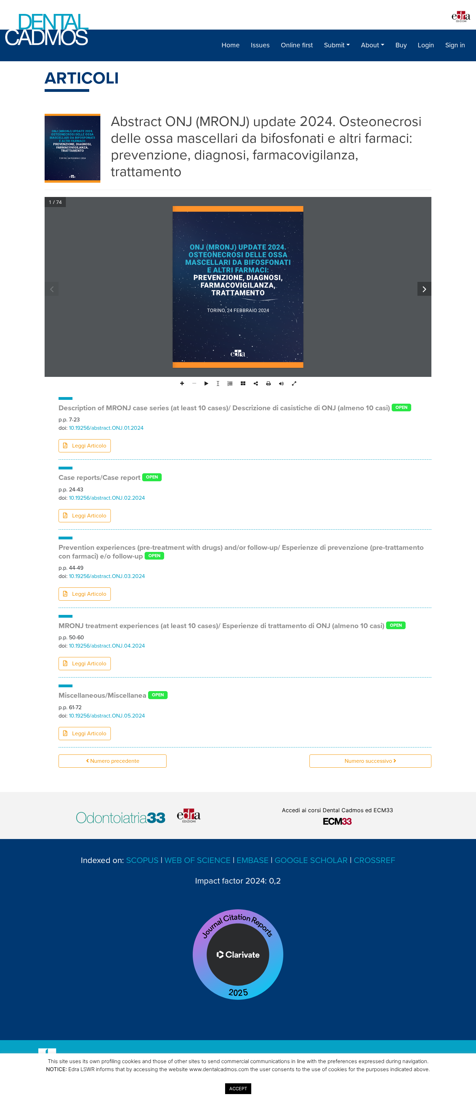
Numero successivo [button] (369, 761)
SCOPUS (142, 860)
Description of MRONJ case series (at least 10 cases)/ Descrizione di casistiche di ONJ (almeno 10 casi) (224, 408)
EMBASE (253, 860)
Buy (401, 45)
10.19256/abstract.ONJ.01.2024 (106, 428)
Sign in (455, 45)
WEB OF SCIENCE (197, 860)
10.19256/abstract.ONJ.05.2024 (107, 715)
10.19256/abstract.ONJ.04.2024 (107, 645)
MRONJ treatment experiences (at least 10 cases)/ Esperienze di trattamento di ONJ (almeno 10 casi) (221, 626)
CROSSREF (374, 860)
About (370, 45)
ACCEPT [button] (238, 1088)
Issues (260, 45)
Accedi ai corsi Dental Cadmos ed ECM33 (337, 810)
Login (426, 45)
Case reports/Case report (99, 477)
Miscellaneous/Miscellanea (102, 695)
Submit (334, 45)
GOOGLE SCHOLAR (311, 860)
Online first (297, 45)
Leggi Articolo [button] (88, 445)
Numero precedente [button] (114, 761)
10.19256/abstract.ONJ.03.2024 (107, 576)
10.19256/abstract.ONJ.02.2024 (107, 497)
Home (231, 45)
